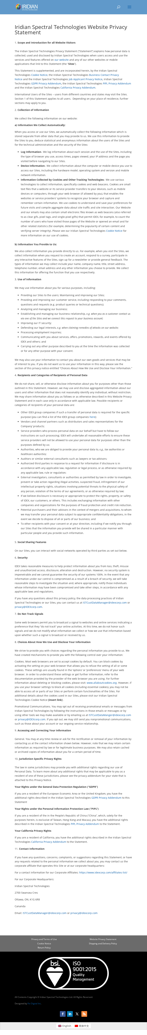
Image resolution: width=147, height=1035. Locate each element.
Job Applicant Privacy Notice (85, 79)
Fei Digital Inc (34, 1003)
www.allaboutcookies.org (102, 682)
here (92, 417)
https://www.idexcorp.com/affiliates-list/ (103, 872)
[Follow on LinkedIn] (70, 1014)
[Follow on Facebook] (63, 1014)
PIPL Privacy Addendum (117, 83)
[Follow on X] (77, 1014)
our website (61, 59)
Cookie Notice (39, 75)
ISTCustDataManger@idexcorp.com (110, 715)
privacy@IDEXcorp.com (28, 607)
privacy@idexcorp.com (84, 913)
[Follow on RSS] (84, 1014)
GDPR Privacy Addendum (46, 83)
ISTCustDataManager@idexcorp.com (105, 602)
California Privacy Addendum (77, 87)
